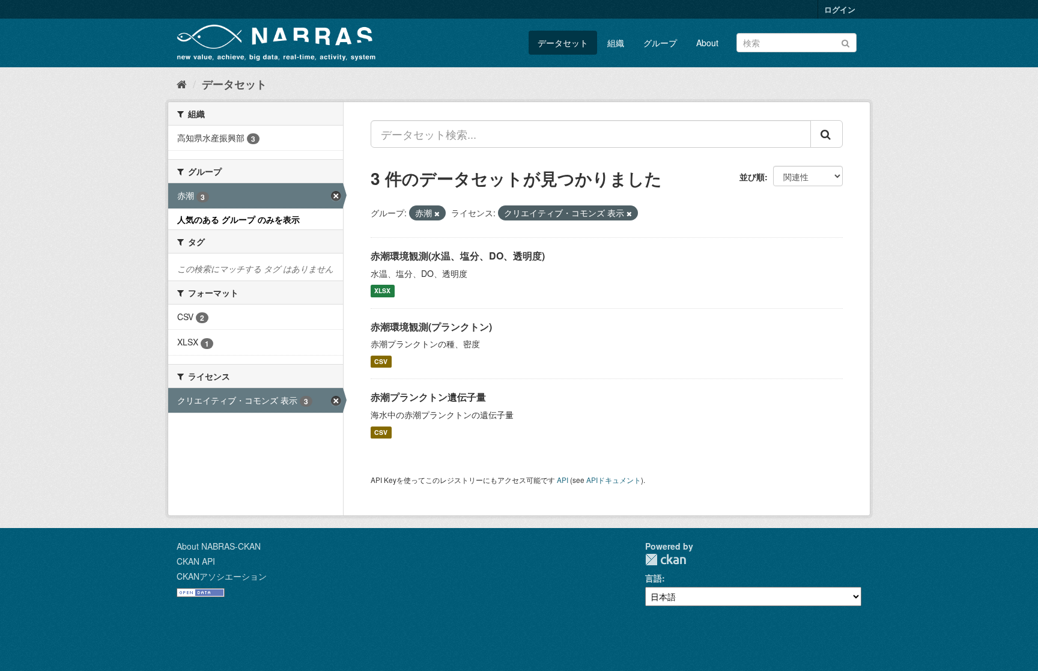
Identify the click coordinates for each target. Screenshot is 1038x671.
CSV (380, 361)
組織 (615, 43)
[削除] (437, 213)
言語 (653, 578)
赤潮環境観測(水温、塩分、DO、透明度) (458, 256)
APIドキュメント (613, 480)
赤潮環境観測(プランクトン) (431, 326)
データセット (563, 43)
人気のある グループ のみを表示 (238, 219)
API (562, 480)
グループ (660, 43)
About (707, 43)
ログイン (839, 9)
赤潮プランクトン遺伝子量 (428, 397)
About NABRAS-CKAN (219, 546)
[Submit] (845, 42)
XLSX (382, 291)
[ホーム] (182, 83)
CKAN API (196, 561)
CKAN (665, 559)
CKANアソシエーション (222, 576)
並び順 (752, 177)
